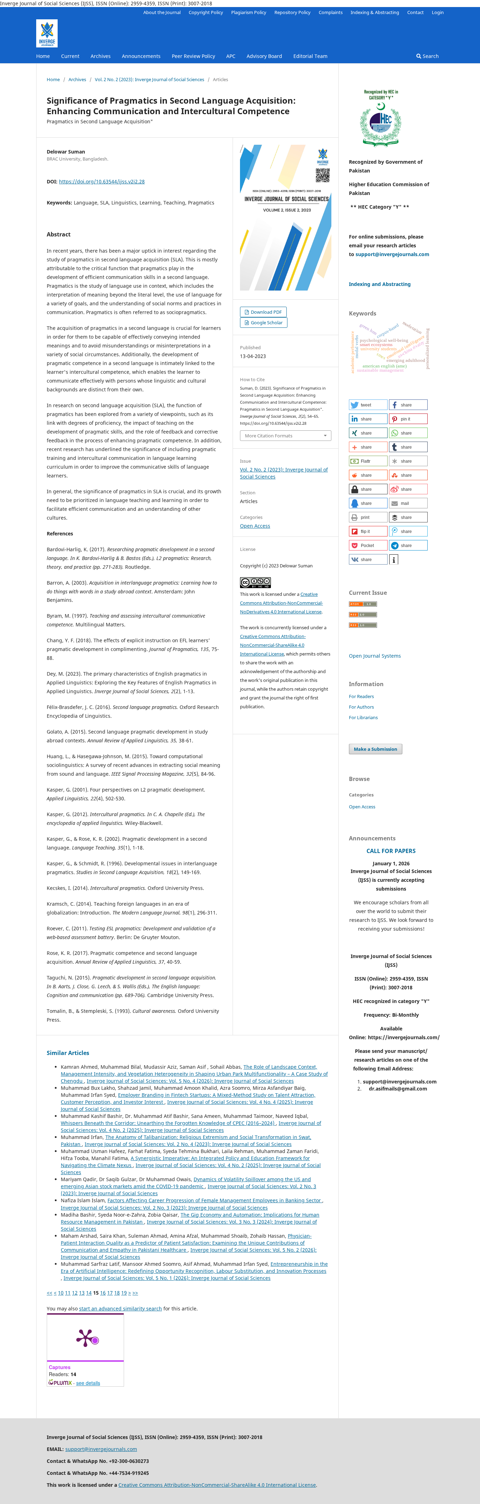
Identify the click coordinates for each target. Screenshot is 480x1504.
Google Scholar (266, 322)
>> (135, 1292)
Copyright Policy (206, 12)
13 (82, 1292)
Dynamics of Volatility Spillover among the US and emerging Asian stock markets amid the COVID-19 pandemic (186, 1183)
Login (438, 12)
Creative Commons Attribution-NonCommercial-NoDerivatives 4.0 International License (281, 603)
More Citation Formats (268, 435)
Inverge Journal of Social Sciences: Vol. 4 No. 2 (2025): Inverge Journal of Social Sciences (191, 1126)
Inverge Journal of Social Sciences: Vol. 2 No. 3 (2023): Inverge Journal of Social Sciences (164, 1207)
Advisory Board (264, 56)
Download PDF (266, 312)
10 (61, 1292)
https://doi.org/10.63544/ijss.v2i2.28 (102, 181)
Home (43, 56)
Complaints (331, 12)
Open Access (255, 525)
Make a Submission (375, 749)
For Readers (361, 696)
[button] (368, 404)
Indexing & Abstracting (375, 12)
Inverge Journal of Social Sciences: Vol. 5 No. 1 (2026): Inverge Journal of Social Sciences (167, 1278)
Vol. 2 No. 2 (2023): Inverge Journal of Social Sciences (149, 79)
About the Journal (162, 12)
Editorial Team (310, 56)
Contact (415, 12)
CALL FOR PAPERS (391, 851)
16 (103, 1292)
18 (117, 1292)
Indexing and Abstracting (380, 284)
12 (75, 1292)
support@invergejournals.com (392, 254)
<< (49, 1292)
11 (68, 1292)
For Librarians (363, 717)
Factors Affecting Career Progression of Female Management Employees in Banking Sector (215, 1200)
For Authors (361, 707)
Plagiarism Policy (248, 12)
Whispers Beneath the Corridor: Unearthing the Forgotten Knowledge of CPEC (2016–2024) (168, 1123)
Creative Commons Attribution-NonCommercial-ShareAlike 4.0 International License (273, 645)
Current (70, 56)
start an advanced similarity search (120, 1308)
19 (124, 1292)
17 (110, 1292)
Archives (101, 56)
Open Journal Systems (375, 655)
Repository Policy (292, 12)
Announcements (141, 56)
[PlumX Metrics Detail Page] (85, 1337)
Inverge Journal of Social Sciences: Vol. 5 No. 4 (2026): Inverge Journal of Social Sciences (190, 1080)
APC (230, 56)
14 (89, 1292)
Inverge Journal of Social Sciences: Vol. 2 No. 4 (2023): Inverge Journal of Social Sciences (188, 1144)
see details (88, 1382)
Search (430, 56)
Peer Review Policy (193, 56)
